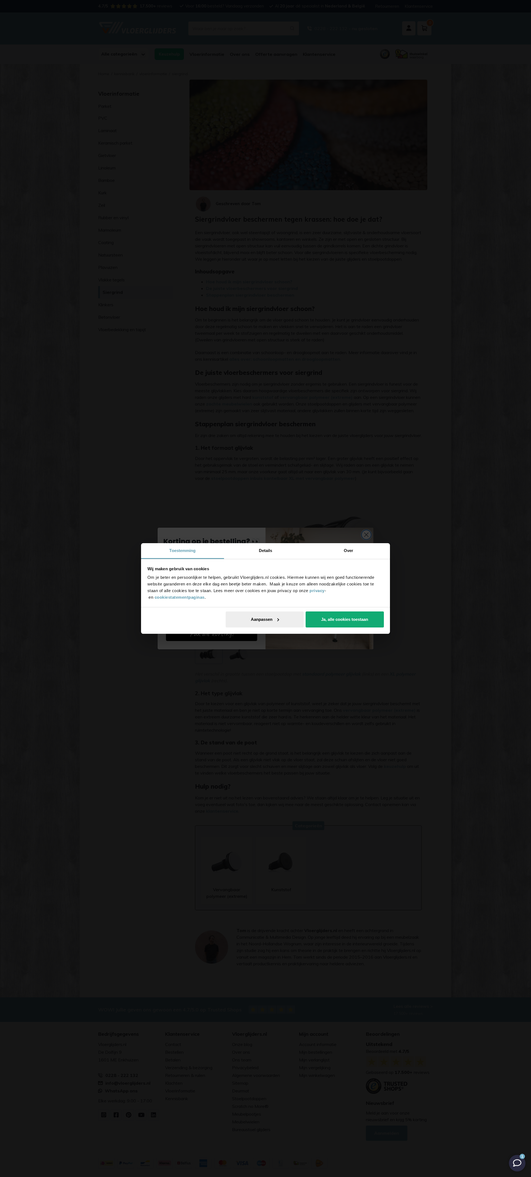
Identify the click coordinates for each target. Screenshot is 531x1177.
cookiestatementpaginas (180, 597)
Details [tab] (265, 550)
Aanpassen (261, 619)
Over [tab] (348, 550)
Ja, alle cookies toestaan (344, 619)
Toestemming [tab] (182, 550)
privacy (317, 590)
